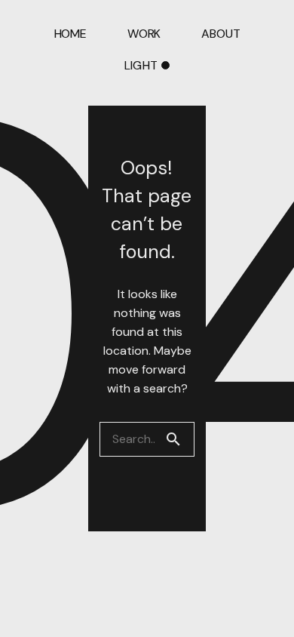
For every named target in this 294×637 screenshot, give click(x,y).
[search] (179, 439)
